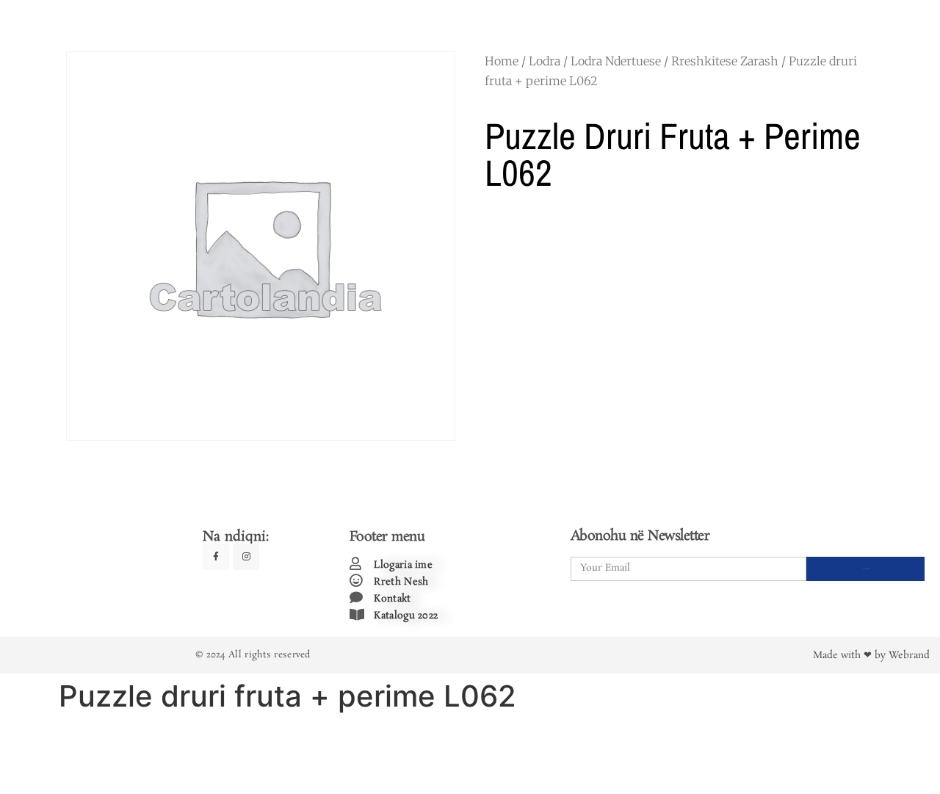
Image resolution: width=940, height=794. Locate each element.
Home (501, 61)
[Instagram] (246, 557)
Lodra (544, 61)
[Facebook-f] (216, 557)
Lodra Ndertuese (616, 61)
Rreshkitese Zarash (724, 61)
